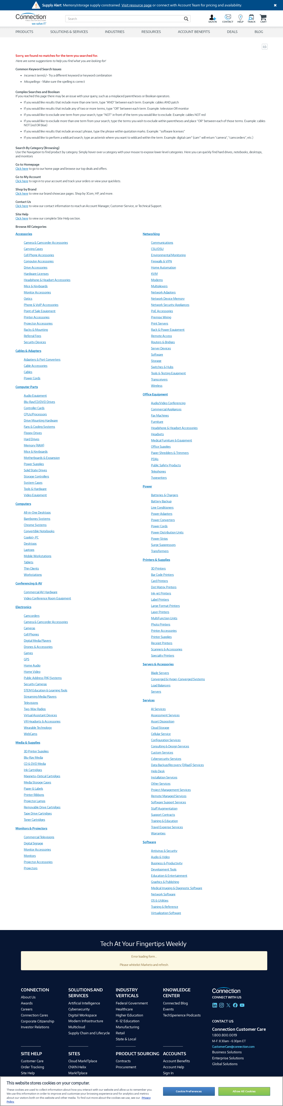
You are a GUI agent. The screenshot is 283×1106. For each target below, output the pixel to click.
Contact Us (222, 1021)
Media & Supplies (28, 742)
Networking (151, 234)
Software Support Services (168, 802)
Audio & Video (160, 857)
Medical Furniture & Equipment (171, 440)
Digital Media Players (37, 640)
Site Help (28, 1073)
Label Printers (160, 599)
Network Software (163, 894)
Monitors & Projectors (31, 828)
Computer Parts (27, 387)
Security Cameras (35, 684)
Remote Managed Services (168, 796)
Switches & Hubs (162, 367)
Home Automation (163, 267)
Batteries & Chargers (164, 495)
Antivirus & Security (164, 851)
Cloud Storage (160, 727)
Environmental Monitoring (168, 255)
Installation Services (164, 777)
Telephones (158, 471)
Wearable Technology (38, 727)
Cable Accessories (35, 365)
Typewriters (159, 477)
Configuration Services (166, 740)
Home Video (32, 671)
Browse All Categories (31, 226)
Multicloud (76, 1027)
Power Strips (159, 538)
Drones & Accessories (38, 647)
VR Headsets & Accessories (42, 721)
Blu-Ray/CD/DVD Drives (39, 402)
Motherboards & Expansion (42, 458)
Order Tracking (32, 1067)
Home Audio (32, 665)
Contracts (123, 1061)
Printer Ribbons (34, 795)
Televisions (31, 703)
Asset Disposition (162, 721)
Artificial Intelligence (84, 1003)
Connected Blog (175, 1003)
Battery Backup (161, 501)
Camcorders (32, 615)
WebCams (30, 734)
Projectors (30, 868)
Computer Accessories (39, 261)
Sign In (168, 1073)
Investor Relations (35, 1027)
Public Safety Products (166, 465)
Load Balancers (161, 685)
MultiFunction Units (164, 618)
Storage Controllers (36, 476)
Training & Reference (164, 906)
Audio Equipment (35, 395)
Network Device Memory (168, 298)
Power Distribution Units (167, 532)
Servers (156, 691)
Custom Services (162, 752)
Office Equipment (155, 394)
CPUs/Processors (35, 414)
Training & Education (164, 821)
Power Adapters (161, 513)
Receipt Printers (161, 643)
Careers (27, 1009)
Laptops (29, 550)
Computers (23, 504)
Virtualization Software (166, 913)
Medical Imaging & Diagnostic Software (176, 888)
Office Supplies (161, 446)
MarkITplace (77, 1073)
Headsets (157, 434)
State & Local (126, 1039)
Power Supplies (34, 464)
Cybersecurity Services (166, 758)
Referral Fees (32, 336)
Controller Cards (34, 408)
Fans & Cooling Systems (39, 426)
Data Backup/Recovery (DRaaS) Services (177, 765)
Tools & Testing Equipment (168, 373)
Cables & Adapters (28, 351)
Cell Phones (31, 634)
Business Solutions (227, 1052)
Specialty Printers (162, 655)
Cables (28, 372)
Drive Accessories (35, 267)
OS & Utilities (159, 900)
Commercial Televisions (39, 837)
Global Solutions (225, 1064)
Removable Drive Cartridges (42, 807)
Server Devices (161, 348)
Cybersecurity (79, 1009)
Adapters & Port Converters (42, 359)
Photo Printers (160, 624)
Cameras (29, 628)
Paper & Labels (33, 788)
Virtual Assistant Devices (40, 715)
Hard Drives (31, 439)
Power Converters (163, 520)
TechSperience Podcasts (182, 1015)
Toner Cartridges (34, 819)
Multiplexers (159, 286)
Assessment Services (165, 715)
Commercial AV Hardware (40, 592)
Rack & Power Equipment (168, 329)
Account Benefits (176, 1061)
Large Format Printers (165, 606)
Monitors (30, 855)
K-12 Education (127, 1021)
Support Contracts (163, 814)
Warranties (158, 833)
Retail (120, 1033)
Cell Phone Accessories (39, 255)
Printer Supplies (161, 637)
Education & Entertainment (169, 875)
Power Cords (32, 378)
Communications (162, 242)
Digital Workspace (82, 1015)
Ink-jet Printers (161, 593)
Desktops (30, 543)
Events (168, 1009)
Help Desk (158, 771)
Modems (157, 280)
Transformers (160, 551)
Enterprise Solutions (228, 1058)
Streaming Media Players (40, 696)
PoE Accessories (162, 311)
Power (147, 486)
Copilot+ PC (31, 537)
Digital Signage (33, 843)
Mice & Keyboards (36, 286)
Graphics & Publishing (165, 882)
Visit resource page (137, 5)
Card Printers (159, 581)
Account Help (173, 1067)
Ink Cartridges (33, 770)
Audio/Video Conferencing (168, 403)
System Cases (33, 482)
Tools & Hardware (35, 489)
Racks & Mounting (36, 329)
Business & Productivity (167, 863)
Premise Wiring (161, 317)
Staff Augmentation (164, 808)
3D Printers (158, 568)
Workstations (33, 574)
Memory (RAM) (34, 445)
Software (157, 354)
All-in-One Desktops (37, 512)
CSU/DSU (157, 249)
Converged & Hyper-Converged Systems (178, 679)
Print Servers (159, 323)
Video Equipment (35, 495)
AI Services (158, 709)
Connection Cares (34, 1015)
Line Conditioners (162, 507)
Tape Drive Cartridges (38, 813)
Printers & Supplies (156, 559)
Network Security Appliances (170, 305)
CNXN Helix (77, 1067)
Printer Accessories (37, 317)
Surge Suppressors (163, 545)
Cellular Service (161, 734)
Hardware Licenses (36, 273)
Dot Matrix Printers (164, 587)
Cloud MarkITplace (82, 1061)
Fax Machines (160, 415)
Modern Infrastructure (85, 1021)
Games (28, 653)
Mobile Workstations (37, 556)
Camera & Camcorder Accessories (46, 242)
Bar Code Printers (162, 574)
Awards (27, 1003)
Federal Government (132, 1003)
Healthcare (124, 1009)
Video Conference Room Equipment (47, 598)
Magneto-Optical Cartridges (42, 776)
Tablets (28, 562)
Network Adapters (163, 292)
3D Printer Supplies (36, 751)
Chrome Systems (35, 525)
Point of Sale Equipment (40, 311)
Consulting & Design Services (170, 746)
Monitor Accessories (37, 292)
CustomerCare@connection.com (233, 1046)
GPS (26, 659)
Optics (28, 298)
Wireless (156, 385)
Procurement (126, 1067)
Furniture (157, 421)
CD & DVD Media (35, 763)
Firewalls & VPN (161, 261)
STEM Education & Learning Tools (45, 690)
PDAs (154, 459)
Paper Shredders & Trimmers (170, 453)
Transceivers (159, 379)
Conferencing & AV (29, 583)
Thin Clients (31, 568)
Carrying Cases (33, 249)
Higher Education (129, 1015)
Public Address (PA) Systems (43, 678)
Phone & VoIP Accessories (41, 305)
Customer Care (32, 1061)
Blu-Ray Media (33, 757)
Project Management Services (171, 790)
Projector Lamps (34, 801)
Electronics (23, 607)
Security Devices (35, 342)
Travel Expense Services (167, 827)
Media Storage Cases (37, 782)
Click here (22, 168)
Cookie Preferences (189, 1091)
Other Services (161, 783)
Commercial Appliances (166, 409)
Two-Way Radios (35, 709)
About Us (28, 997)
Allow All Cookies (244, 1091)
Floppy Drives (33, 433)
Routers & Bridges (163, 342)
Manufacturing (127, 1027)
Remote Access (161, 336)
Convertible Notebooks (39, 531)
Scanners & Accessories (166, 649)
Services (149, 700)
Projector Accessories (38, 323)
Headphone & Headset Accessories (47, 280)
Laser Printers (160, 612)
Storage (156, 361)
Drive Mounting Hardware (41, 420)
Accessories (24, 234)
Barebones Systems (37, 518)
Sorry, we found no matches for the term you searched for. (57, 55)
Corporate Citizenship (37, 1021)
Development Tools (164, 869)
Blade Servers (160, 673)
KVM (154, 273)
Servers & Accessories (158, 664)
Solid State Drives (35, 470)
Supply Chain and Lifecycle (89, 1033)
